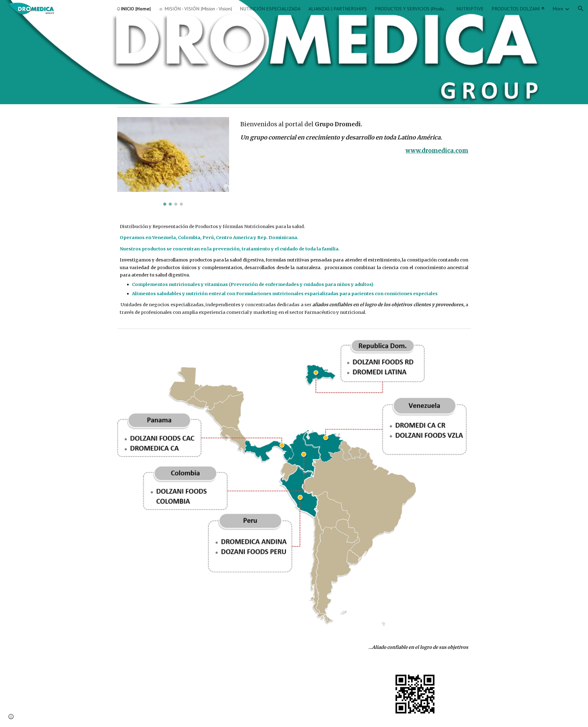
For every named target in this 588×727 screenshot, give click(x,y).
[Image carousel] (173, 161)
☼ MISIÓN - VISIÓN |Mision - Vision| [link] (195, 9)
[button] (580, 8)
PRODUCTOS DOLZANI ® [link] (518, 9)
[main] (354, 137)
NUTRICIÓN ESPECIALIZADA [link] (270, 9)
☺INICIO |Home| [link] (133, 9)
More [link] (557, 9)
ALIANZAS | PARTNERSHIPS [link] (337, 9)
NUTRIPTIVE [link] (470, 9)
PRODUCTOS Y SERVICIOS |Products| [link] (411, 9)
